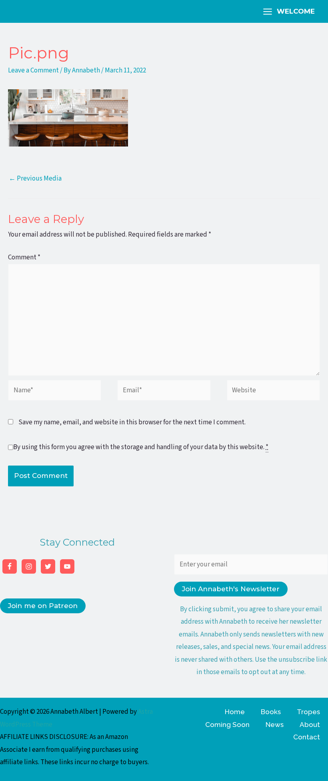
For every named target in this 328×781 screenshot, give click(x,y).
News (275, 725)
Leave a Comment (33, 70)
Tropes (308, 712)
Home (235, 712)
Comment (24, 257)
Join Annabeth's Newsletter (231, 589)
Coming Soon (227, 725)
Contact (306, 737)
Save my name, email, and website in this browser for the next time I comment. (132, 422)
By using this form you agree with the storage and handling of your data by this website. (140, 447)
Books (271, 712)
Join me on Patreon (43, 606)
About (310, 725)
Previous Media (35, 178)
